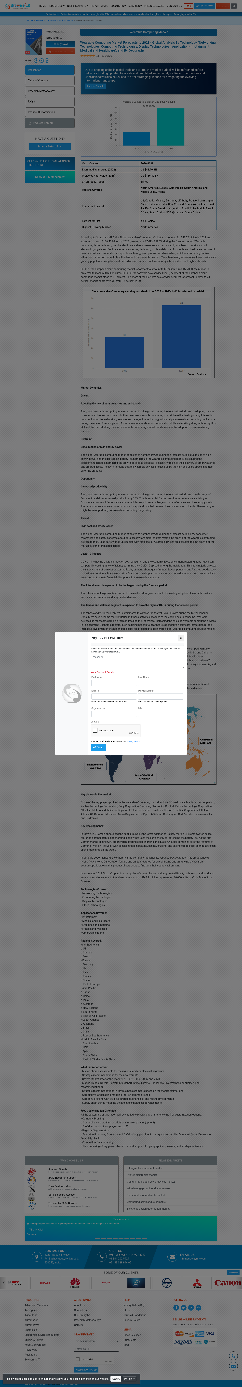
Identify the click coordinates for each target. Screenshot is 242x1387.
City (140, 708)
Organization (98, 708)
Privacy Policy (133, 741)
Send (100, 747)
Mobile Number (146, 690)
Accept (116, 1378)
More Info (129, 1378)
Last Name (143, 677)
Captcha (95, 721)
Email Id (95, 690)
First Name (97, 677)
